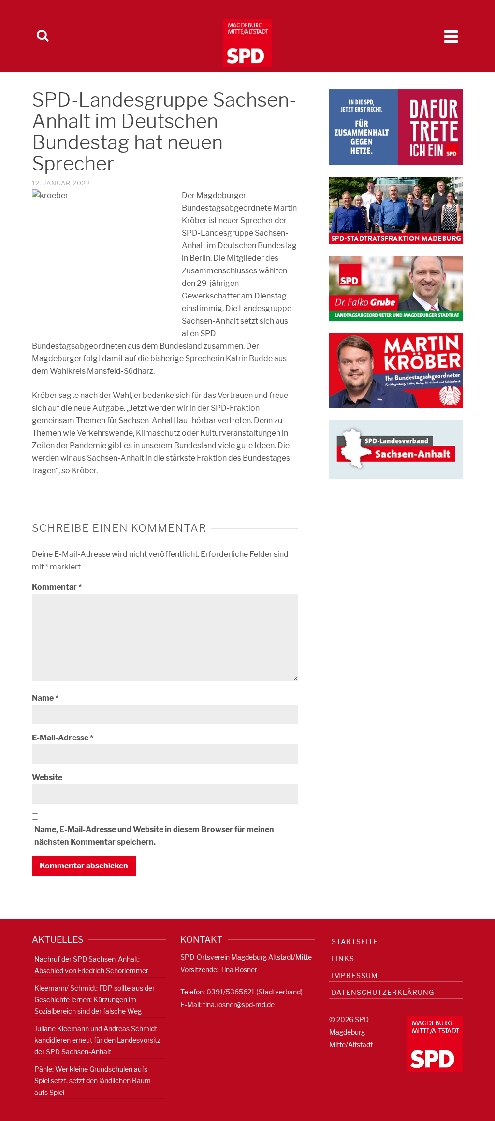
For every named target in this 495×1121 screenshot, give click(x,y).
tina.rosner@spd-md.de (239, 1004)
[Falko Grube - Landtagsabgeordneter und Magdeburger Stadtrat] (396, 287)
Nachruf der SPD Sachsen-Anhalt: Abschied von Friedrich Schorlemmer (91, 965)
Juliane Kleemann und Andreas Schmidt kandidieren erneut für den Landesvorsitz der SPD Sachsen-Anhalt (97, 1040)
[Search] (42, 36)
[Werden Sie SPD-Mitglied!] (396, 126)
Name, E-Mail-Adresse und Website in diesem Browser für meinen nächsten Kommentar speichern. (154, 836)
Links (343, 958)
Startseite (355, 941)
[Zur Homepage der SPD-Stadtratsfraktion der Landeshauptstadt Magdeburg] (396, 209)
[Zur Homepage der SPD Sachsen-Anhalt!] (396, 449)
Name (45, 698)
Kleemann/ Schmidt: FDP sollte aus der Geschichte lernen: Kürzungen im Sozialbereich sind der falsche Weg (94, 999)
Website (47, 777)
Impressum (355, 975)
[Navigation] (451, 36)
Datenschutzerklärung (383, 992)
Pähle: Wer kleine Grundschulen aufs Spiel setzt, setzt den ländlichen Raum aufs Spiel (92, 1080)
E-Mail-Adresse (62, 737)
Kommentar (57, 587)
